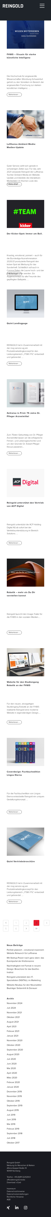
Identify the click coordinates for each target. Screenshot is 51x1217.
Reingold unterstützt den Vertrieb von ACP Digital (25, 504)
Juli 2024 (11, 1007)
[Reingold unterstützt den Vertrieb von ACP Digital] (25, 483)
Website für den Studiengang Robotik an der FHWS (23, 683)
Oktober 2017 (13, 1142)
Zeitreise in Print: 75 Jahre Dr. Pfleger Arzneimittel (23, 414)
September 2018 (14, 1133)
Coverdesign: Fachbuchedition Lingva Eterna (23, 773)
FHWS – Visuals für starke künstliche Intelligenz (21, 56)
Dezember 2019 (14, 1091)
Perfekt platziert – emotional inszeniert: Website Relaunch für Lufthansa (25, 951)
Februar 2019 (13, 1128)
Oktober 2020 (13, 1045)
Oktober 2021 (13, 1017)
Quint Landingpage (17, 323)
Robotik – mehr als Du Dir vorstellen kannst (21, 594)
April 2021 (11, 1026)
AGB (8, 1199)
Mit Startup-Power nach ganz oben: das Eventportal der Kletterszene (25, 959)
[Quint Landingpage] (25, 303)
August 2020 (13, 1054)
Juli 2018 (11, 1138)
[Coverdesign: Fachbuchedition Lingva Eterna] (25, 752)
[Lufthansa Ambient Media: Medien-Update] (25, 124)
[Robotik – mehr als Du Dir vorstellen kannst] (25, 573)
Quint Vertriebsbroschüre (21, 861)
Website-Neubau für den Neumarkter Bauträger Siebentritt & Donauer (24, 986)
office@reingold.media (16, 1179)
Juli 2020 (11, 1059)
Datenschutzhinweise (16, 1191)
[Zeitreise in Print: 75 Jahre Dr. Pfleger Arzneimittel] (25, 393)
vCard (18, 1182)
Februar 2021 (13, 1031)
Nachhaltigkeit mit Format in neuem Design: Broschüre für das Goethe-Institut (24, 969)
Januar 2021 (12, 1035)
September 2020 (15, 1049)
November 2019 (14, 1096)
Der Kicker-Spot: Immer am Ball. (25, 233)
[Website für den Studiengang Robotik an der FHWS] (25, 662)
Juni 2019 (11, 1119)
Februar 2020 (13, 1082)
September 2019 (14, 1105)
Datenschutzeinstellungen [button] (18, 1194)
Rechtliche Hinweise (15, 1196)
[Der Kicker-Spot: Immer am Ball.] (25, 214)
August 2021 (13, 1021)
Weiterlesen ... (14, 94)
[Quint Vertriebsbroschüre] (25, 842)
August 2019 (13, 1110)
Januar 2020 (13, 1086)
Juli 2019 (11, 1114)
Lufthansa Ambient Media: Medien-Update (21, 145)
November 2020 (14, 1040)
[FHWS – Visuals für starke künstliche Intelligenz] (25, 35)
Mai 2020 (11, 1068)
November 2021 (14, 1012)
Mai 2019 (11, 1124)
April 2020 (12, 1073)
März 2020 (12, 1077)
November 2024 (14, 1003)
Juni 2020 (12, 1063)
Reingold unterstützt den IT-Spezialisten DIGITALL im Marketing (24, 978)
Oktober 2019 (13, 1100)
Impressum (11, 1188)
